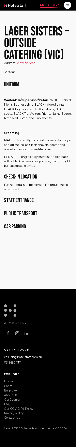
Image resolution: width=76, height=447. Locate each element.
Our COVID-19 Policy (18, 409)
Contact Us (12, 417)
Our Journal (12, 399)
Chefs (8, 386)
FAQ (7, 404)
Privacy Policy (14, 413)
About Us (10, 395)
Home (8, 381)
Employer (11, 390)
